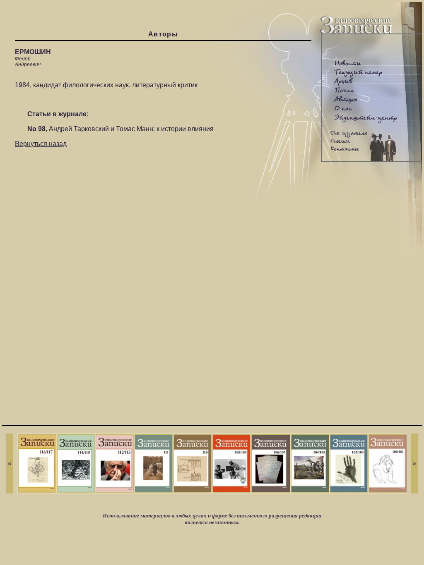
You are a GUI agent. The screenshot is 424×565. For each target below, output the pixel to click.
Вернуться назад (41, 143)
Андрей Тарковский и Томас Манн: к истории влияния (131, 128)
